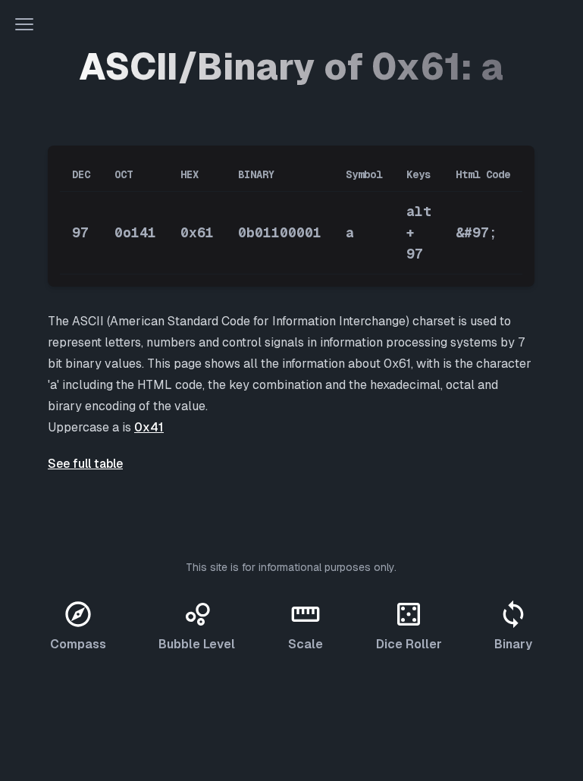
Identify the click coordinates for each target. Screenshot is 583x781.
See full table (85, 464)
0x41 (149, 427)
